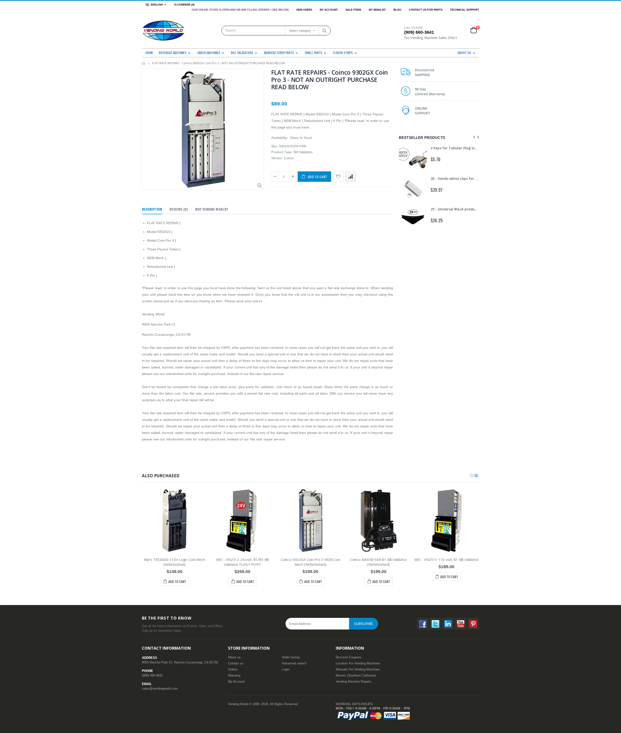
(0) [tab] (179, 209)
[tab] (152, 209)
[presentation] (473, 137)
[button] (472, 475)
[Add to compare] (350, 176)
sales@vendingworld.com (160, 688)
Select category (300, 30)
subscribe (363, 624)
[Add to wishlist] (338, 176)
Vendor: (277, 158)
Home (144, 63)
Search (324, 30)
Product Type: (282, 152)
